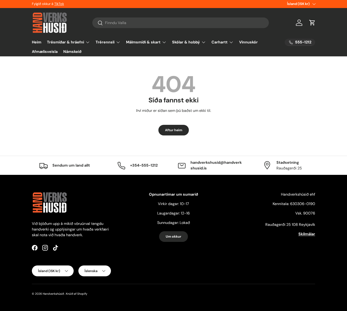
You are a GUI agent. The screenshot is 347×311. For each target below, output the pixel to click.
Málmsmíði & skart (143, 42)
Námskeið (72, 51)
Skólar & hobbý (186, 42)
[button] (312, 22)
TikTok (59, 4)
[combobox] (180, 22)
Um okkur (173, 236)
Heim (36, 42)
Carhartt (220, 42)
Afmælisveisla (45, 51)
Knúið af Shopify (76, 294)
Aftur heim (173, 130)
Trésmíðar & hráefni (65, 42)
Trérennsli (105, 42)
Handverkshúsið (53, 294)
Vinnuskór (248, 42)
